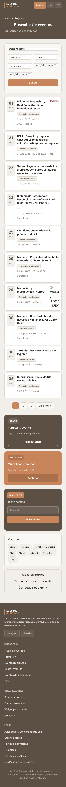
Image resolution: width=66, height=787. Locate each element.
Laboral (34, 553)
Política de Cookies (15, 755)
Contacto (9, 715)
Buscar (33, 82)
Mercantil (50, 546)
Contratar (33, 478)
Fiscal (22, 553)
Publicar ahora (33, 441)
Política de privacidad (16, 743)
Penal (38, 546)
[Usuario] (50, 5)
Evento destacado (14, 703)
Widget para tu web (15, 709)
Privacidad (48, 553)
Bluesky (27, 633)
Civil (12, 553)
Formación (10, 656)
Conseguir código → (33, 587)
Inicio (7, 18)
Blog (7, 681)
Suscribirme (33, 519)
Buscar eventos (13, 668)
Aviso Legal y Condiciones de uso (23, 731)
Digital (13, 546)
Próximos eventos (14, 650)
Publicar (40, 5)
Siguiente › (45, 405)
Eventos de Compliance (17, 674)
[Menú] (58, 5)
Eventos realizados (15, 662)
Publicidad (10, 749)
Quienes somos (13, 737)
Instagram (12, 633)
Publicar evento (13, 697)
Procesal (25, 546)
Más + (13, 559)
